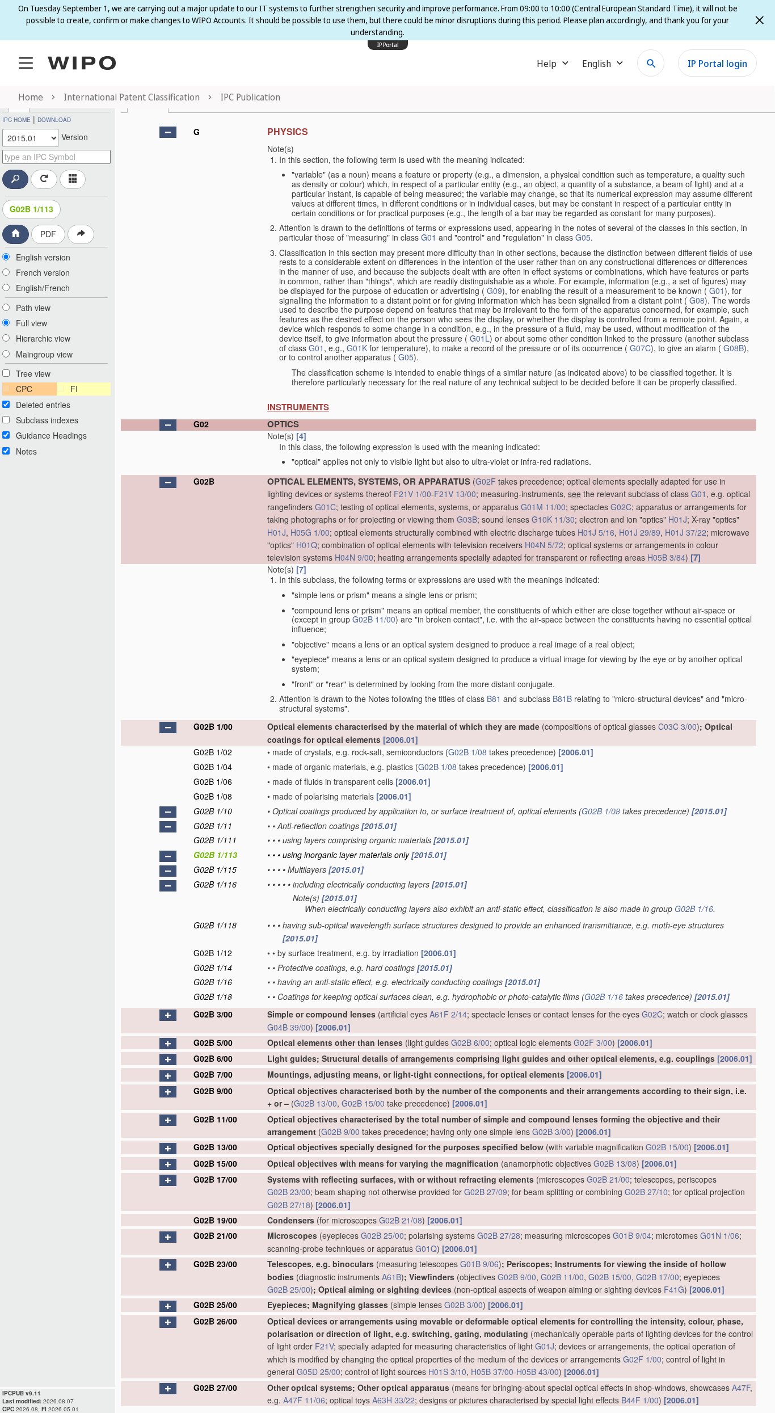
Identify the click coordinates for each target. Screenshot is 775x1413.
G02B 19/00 (215, 1220)
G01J (544, 1346)
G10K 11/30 (553, 519)
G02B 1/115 (215, 869)
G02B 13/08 (615, 1163)
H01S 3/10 (447, 1371)
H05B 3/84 (666, 557)
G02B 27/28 (498, 1235)
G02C (620, 506)
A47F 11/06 (304, 1400)
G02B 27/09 (485, 1191)
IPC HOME (16, 120)
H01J (677, 519)
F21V (324, 1346)
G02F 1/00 (642, 1359)
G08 (697, 300)
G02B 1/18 (212, 996)
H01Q (306, 544)
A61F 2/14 (448, 1014)
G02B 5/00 (213, 1042)
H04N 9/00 (354, 557)
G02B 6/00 (470, 1042)
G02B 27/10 (646, 1191)
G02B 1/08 (467, 752)
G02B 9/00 (213, 1090)
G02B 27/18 (288, 1204)
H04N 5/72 (544, 544)
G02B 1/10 (212, 811)
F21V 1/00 (412, 493)
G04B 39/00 (288, 1027)
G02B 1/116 (215, 884)
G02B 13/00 (315, 1103)
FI (74, 388)
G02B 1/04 (212, 766)
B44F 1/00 (640, 1400)
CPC (24, 388)
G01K (357, 348)
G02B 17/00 (215, 1179)
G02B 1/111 (215, 840)
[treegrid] (438, 763)
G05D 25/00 (318, 1371)
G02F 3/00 (593, 1042)
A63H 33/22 (393, 1400)
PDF (48, 233)
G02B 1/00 (213, 726)
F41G (674, 1289)
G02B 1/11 (212, 825)
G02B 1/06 (212, 781)
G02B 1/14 (212, 967)
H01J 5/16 (596, 532)
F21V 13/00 (455, 493)
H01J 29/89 (639, 532)
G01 (428, 237)
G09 (494, 290)
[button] (167, 132)
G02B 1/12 (212, 952)
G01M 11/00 (543, 506)
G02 (201, 424)
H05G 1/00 (310, 532)
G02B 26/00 (215, 1321)
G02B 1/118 (215, 925)
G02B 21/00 (608, 1179)
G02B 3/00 (213, 1014)
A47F (741, 1387)
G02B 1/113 (31, 209)
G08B (733, 348)
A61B (391, 1276)
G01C (325, 506)
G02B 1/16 (694, 908)
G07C (640, 348)
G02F (485, 481)
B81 (494, 698)
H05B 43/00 (537, 1371)
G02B (203, 481)
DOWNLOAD (54, 120)
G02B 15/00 (363, 1103)
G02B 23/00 (288, 1191)
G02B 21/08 (400, 1220)
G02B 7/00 (213, 1074)
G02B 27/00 (215, 1387)
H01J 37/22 (685, 532)
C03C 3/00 (677, 726)
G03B (467, 519)
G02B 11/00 (373, 619)
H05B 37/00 (492, 1371)
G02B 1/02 (212, 752)
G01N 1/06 (719, 1235)
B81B (562, 698)
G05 (583, 237)
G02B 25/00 (382, 1235)
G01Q (426, 1248)
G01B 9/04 (632, 1235)
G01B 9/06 (479, 1263)
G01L (480, 338)
